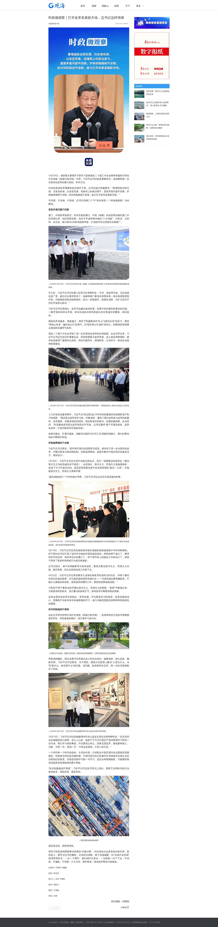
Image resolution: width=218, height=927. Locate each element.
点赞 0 (56, 908)
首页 (82, 5)
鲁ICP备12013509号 (95, 922)
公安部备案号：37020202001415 (117, 922)
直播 (116, 5)
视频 (94, 5)
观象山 (105, 5)
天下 (127, 5)
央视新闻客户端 (53, 24)
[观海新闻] (60, 5)
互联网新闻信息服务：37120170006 (146, 922)
